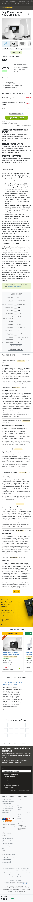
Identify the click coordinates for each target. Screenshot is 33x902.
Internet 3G (19, 807)
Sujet (3, 768)
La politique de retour (9, 779)
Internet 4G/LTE (20, 804)
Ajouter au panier (16, 118)
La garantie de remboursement (12, 785)
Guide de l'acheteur (6, 845)
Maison (19, 818)
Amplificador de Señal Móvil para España (12, 872)
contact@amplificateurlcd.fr (9, 1)
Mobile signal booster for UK (9, 868)
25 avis (29, 15)
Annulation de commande (10, 783)
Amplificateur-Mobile (11, 883)
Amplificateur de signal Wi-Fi (23, 812)
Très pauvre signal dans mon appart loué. (12, 683)
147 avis (9, 660)
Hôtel (18, 816)
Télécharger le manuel (22, 49)
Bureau (19, 814)
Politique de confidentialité (11, 774)
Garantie (6, 781)
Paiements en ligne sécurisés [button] (9, 123)
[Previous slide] (4, 29)
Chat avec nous (16, 52)
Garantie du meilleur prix (7, 806)
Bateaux (19, 811)
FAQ (3, 848)
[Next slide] (28, 29)
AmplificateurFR (23, 883)
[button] (26, 354)
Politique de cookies (9, 787)
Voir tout (16, 591)
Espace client (25, 3)
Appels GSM (20, 802)
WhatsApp (17, 3)
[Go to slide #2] (14, 44)
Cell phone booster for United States (19, 870)
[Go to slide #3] (22, 44)
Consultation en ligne (7, 3)
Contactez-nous (5, 814)
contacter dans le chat (14, 286)
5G (18, 805)
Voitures (19, 809)
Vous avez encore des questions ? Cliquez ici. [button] (21, 790)
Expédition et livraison (9, 776)
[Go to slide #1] (6, 44)
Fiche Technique (8, 49)
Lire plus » (6, 710)
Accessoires (20, 821)
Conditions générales (6, 799)
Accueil (3, 744)
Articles (3, 850)
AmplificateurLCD (7, 7)
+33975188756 (21, 1)
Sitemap (4, 815)
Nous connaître (5, 812)
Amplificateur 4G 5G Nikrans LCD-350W (16, 744)
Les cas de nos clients (7, 846)
